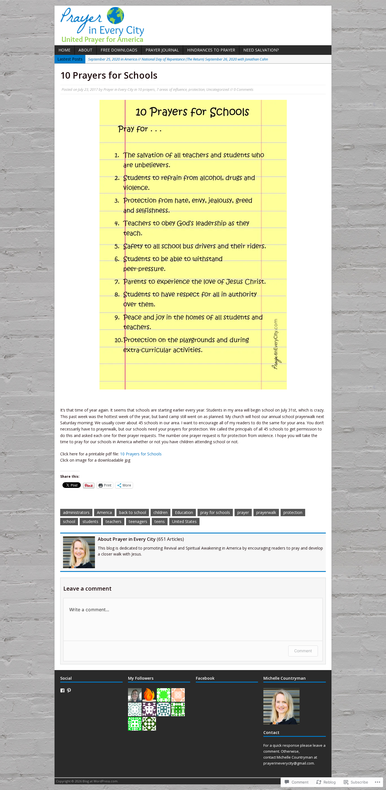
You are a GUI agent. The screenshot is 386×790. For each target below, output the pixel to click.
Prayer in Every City (118, 89)
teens (160, 521)
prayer (243, 512)
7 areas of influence (172, 89)
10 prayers (146, 89)
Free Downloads (119, 50)
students (90, 521)
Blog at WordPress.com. (100, 781)
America (104, 512)
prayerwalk (266, 512)
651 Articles (170, 539)
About (85, 50)
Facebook (205, 678)
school (69, 521)
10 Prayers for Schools (141, 454)
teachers (114, 521)
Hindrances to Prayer (211, 50)
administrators (76, 512)
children (160, 512)
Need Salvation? (261, 50)
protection (196, 89)
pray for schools (215, 512)
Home (64, 50)
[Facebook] (62, 690)
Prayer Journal (162, 50)
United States (184, 521)
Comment (303, 650)
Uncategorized (217, 89)
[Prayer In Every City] (193, 25)
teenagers (138, 521)
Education (184, 512)
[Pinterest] (69, 690)
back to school (132, 512)
